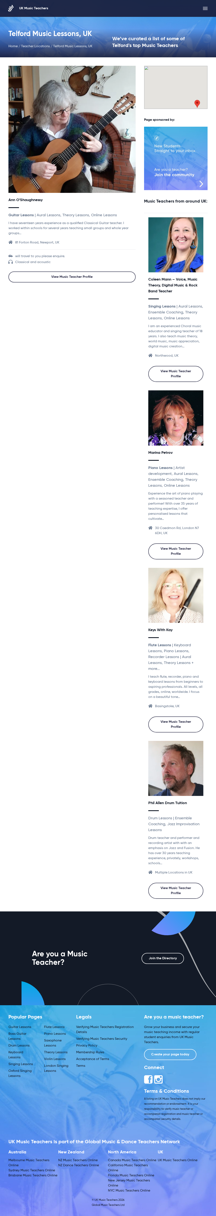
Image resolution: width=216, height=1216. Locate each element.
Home (13, 46)
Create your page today (170, 1054)
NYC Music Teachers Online (129, 1190)
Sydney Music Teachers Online (31, 1170)
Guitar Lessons (19, 1027)
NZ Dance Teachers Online (78, 1165)
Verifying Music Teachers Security (101, 1039)
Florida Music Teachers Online (131, 1175)
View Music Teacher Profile (72, 277)
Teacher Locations (35, 46)
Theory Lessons (56, 1052)
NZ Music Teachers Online (78, 1160)
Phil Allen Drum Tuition (167, 803)
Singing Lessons (20, 1064)
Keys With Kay (160, 630)
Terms (80, 1066)
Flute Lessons (54, 1027)
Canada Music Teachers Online (132, 1160)
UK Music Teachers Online (177, 1160)
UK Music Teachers (33, 8)
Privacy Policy (86, 1045)
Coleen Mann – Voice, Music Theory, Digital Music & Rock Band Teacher (172, 285)
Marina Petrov (160, 453)
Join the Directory (163, 958)
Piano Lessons (55, 1034)
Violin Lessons (55, 1059)
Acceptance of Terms (92, 1059)
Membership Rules (90, 1052)
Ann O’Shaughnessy (25, 200)
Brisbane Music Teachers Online (32, 1175)
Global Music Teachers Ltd (108, 1205)
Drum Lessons (19, 1045)
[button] (197, 103)
